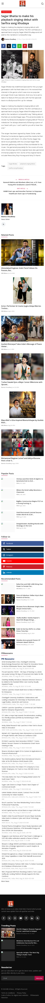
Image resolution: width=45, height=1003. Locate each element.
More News (5, 881)
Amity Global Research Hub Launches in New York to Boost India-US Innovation (22, 726)
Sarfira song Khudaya (16, 168)
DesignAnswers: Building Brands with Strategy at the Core (29, 525)
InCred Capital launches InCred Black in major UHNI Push (21, 810)
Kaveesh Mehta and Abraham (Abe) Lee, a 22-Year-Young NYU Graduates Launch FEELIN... (22, 183)
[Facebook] (3, 918)
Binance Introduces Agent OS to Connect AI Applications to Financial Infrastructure (22, 752)
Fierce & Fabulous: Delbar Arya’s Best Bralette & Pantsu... (29, 596)
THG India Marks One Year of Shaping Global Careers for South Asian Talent (21, 778)
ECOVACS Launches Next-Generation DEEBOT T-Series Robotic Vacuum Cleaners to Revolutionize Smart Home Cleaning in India (21, 743)
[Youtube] (20, 918)
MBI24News (4, 273)
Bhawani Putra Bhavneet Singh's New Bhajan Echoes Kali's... (30, 608)
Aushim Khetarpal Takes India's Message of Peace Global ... (21, 345)
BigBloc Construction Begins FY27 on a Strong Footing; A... (29, 502)
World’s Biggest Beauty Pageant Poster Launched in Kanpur (28, 930)
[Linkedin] (32, 918)
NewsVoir (4, 998)
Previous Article (23, 179)
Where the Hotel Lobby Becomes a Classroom (28, 491)
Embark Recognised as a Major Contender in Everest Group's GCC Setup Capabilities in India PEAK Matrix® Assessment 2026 (22, 856)
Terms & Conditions (8, 993)
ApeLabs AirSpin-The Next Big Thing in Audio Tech (27, 953)
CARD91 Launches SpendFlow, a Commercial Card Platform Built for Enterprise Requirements (22, 709)
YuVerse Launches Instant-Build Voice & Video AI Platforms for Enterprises (22, 691)
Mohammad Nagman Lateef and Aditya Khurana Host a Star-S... (20, 459)
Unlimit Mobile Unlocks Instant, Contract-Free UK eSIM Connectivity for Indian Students (20, 793)
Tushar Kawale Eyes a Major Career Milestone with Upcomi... (21, 383)
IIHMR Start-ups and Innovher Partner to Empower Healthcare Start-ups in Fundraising (22, 192)
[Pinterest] (26, 918)
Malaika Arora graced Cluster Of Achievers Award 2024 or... (28, 641)
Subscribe (39, 978)
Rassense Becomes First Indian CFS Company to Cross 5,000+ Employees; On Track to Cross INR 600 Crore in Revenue (20, 769)
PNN (17, 483)
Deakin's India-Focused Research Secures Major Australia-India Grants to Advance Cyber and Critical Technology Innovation (21, 818)
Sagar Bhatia (13, 164)
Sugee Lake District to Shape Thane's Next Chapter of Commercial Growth (20, 786)
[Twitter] (9, 918)
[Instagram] (15, 918)
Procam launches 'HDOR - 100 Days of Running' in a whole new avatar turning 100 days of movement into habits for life (22, 673)
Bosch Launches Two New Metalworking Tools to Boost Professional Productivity (21, 804)
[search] (42, 3)
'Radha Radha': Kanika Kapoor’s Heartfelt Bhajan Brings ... (28, 619)
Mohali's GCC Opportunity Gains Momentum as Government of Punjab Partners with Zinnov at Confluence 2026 (22, 734)
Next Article (21, 188)
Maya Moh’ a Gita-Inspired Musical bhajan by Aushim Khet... (22, 421)
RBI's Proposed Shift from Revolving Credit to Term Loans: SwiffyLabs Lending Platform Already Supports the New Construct (22, 874)
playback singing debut (27, 164)
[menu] (2, 3)
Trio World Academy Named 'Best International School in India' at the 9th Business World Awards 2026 (21, 760)
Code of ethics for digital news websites (14, 995)
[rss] (37, 918)
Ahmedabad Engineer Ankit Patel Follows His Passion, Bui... (19, 269)
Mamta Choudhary (8, 217)
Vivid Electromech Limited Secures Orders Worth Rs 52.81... (28, 513)
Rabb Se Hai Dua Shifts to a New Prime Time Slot (28, 630)
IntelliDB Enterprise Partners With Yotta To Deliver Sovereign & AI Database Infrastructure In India (22, 865)
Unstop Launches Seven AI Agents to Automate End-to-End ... (29, 480)
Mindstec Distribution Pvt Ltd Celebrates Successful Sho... (27, 942)
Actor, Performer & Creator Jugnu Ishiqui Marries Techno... (21, 307)
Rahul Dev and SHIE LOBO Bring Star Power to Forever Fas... (29, 585)
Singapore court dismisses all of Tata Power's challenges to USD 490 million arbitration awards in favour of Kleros (22, 837)
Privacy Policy (21, 993)
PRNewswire (34, 995)
